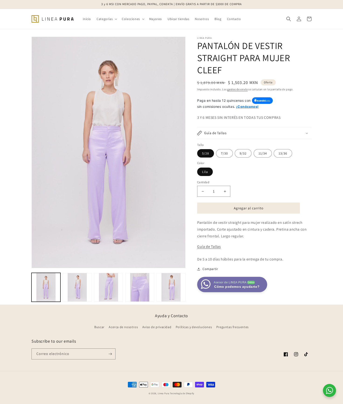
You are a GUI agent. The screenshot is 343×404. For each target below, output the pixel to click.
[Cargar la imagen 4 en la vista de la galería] (139, 287)
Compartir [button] (210, 269)
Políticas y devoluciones (194, 327)
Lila (205, 172)
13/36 (283, 153)
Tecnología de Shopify (182, 393)
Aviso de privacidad (156, 327)
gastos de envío (237, 89)
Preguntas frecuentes (232, 327)
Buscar (99, 327)
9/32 (243, 153)
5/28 (205, 153)
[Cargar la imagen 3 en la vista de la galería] (108, 287)
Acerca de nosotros (123, 327)
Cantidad (203, 182)
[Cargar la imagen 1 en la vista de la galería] (46, 287)
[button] (106, 19)
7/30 (224, 153)
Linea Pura (163, 393)
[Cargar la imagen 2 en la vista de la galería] (77, 287)
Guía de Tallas (209, 246)
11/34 (263, 153)
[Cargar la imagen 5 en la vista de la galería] (171, 287)
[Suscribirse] (110, 353)
